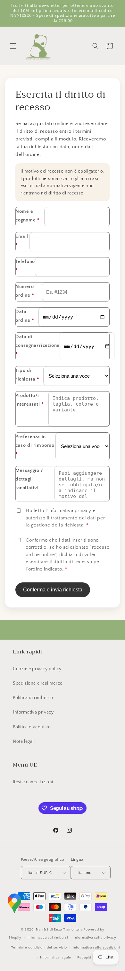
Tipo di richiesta (27, 375)
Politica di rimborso (33, 697)
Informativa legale (55, 957)
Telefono (25, 266)
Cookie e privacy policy (37, 668)
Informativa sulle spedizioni (96, 947)
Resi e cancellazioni (33, 782)
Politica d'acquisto (32, 727)
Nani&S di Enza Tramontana (59, 929)
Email (21, 241)
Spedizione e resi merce (38, 683)
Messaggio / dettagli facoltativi (29, 479)
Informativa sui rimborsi (48, 938)
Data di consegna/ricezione (37, 345)
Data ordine (24, 316)
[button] (13, 46)
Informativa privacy (33, 712)
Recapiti (84, 957)
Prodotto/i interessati (29, 400)
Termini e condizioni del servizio (39, 947)
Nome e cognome (27, 216)
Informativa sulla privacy (95, 938)
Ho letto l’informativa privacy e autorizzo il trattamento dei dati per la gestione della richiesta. (65, 518)
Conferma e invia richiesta (52, 589)
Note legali (24, 741)
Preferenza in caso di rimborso (34, 445)
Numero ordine (24, 291)
